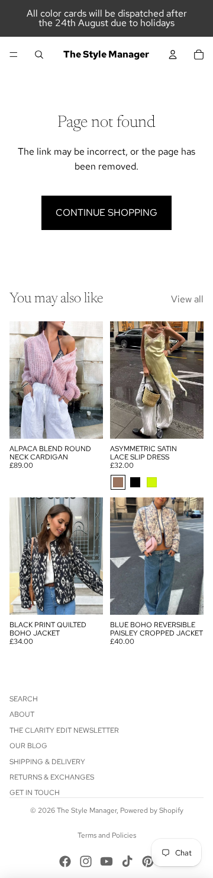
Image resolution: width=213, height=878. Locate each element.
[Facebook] (65, 861)
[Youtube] (106, 861)
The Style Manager (87, 810)
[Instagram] (86, 861)
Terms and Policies (107, 835)
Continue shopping (106, 212)
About (21, 714)
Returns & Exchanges (51, 777)
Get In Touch (34, 792)
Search (23, 699)
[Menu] (13, 54)
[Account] (173, 54)
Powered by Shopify (151, 810)
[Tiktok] (127, 861)
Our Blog (28, 746)
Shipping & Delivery (47, 762)
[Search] (39, 54)
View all (187, 299)
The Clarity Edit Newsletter (64, 730)
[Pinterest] (148, 861)
